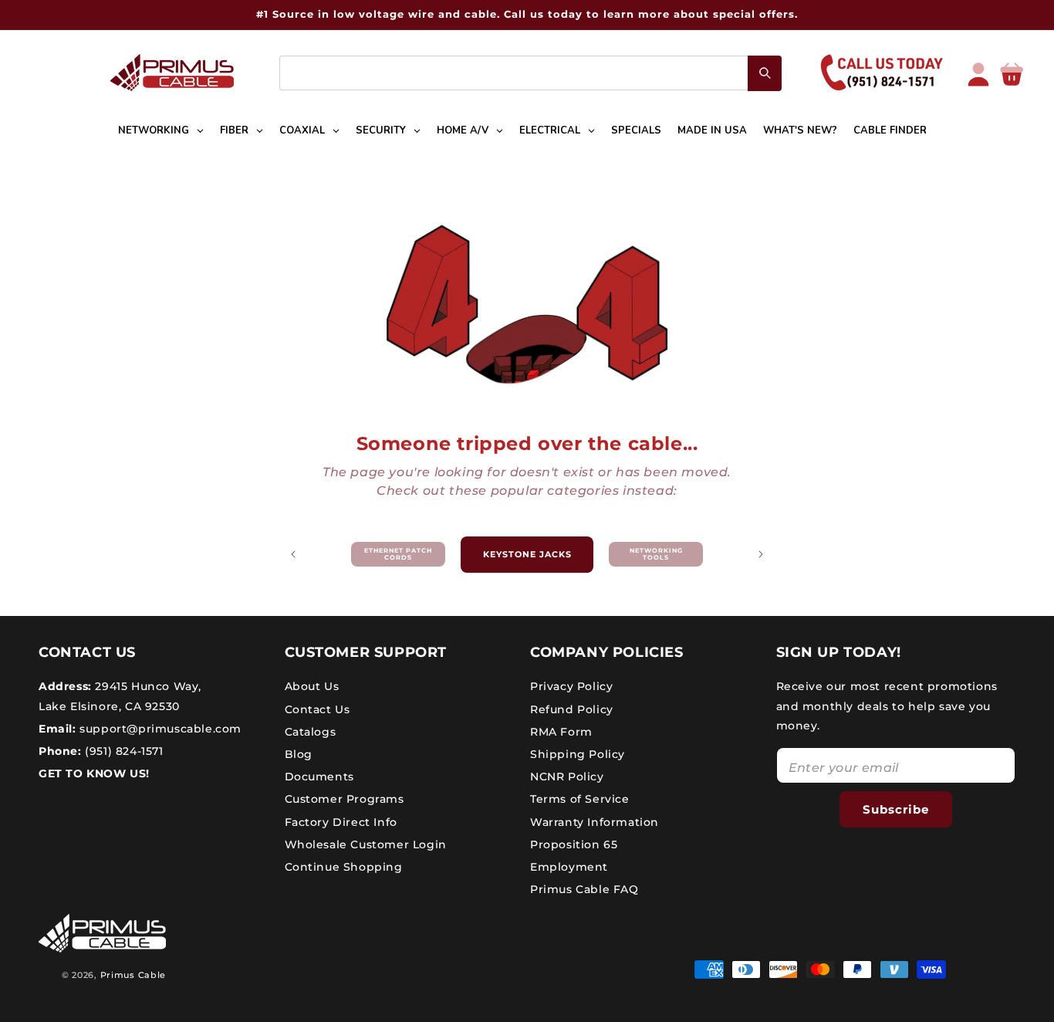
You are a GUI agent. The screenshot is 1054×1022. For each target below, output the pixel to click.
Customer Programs (344, 799)
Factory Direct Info (341, 822)
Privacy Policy (571, 686)
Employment (569, 867)
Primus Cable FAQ (584, 889)
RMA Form (561, 732)
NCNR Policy (567, 776)
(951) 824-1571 (123, 751)
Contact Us (317, 709)
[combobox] (530, 73)
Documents (319, 776)
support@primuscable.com (159, 729)
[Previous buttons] (293, 554)
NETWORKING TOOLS (656, 554)
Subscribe (896, 809)
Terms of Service (580, 799)
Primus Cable (133, 975)
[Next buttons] (761, 554)
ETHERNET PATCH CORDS (398, 554)
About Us (312, 686)
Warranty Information (594, 822)
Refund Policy (571, 709)
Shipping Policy (577, 754)
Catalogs (310, 732)
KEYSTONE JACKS (527, 554)
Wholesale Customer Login (366, 844)
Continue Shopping (344, 867)
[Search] (765, 73)
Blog (298, 754)
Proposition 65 (573, 844)
